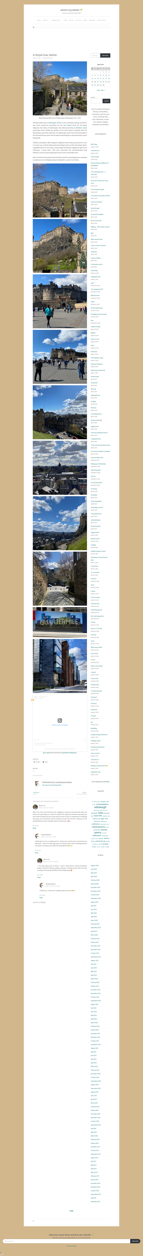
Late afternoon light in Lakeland (100, 451)
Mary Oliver (97, 821)
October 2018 (95, 1121)
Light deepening (96, 470)
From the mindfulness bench (99, 433)
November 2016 (95, 1187)
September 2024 (96, 927)
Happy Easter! (95, 532)
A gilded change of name (98, 551)
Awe (92, 320)
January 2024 (95, 942)
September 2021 (96, 1044)
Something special (96, 610)
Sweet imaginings (96, 501)
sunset (108, 841)
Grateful (93, 635)
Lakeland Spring (95, 520)
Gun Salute (67, 125)
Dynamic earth (95, 538)
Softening (94, 489)
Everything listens (96, 414)
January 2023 (95, 986)
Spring (93, 841)
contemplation (102, 804)
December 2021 (95, 1033)
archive (45, 20)
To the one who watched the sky (100, 445)
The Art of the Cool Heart (98, 245)
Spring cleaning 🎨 (96, 420)
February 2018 (95, 1139)
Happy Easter (95, 426)
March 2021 (94, 1066)
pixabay (104, 830)
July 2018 (93, 1128)
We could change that (97, 616)
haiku (65, 20)
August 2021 (94, 1048)
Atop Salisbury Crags (97, 358)
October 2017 (95, 1150)
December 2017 (95, 1147)
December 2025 (95, 887)
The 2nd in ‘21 (95, 759)
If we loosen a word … (97, 264)
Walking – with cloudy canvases (100, 227)
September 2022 (96, 1000)
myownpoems (98, 827)
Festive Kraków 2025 (97, 457)
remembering (105, 835)
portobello (104, 833)
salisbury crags (94, 838)
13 (95, 78)
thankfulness (95, 844)
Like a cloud (94, 653)
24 (106, 82)
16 (103, 78)
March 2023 (94, 979)
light (102, 819)
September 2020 (96, 1081)
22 (100, 82)
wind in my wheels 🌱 (71, 10)
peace (107, 827)
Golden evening (95, 326)
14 (98, 78)
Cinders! (93, 672)
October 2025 (95, 895)
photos (71, 20)
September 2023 (96, 957)
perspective (97, 830)
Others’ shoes (101, 20)
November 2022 (95, 993)
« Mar (98, 90)
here (107, 782)
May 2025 (94, 913)
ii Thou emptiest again (97, 189)
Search (93, 97)
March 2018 (94, 1136)
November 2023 (95, 949)
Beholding (94, 728)
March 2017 (94, 1172)
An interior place (96, 526)
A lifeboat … (94, 252)
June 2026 (94, 869)
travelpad (92, 20)
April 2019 (94, 1099)
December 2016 (95, 1183)
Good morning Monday (82, 793)
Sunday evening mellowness (99, 734)
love (106, 819)
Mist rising (94, 144)
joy (109, 816)
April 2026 (94, 876)
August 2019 (94, 1092)
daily (40, 775)
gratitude (94, 813)
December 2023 (95, 946)
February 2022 (95, 1026)
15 (100, 78)
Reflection (94, 351)
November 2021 (95, 1037)
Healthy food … (95, 684)
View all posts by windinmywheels (51, 785)
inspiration (105, 816)
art (92, 801)
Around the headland (97, 214)
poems (85, 20)
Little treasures (95, 597)
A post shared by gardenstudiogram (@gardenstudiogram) (60, 749)
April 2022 (94, 1019)
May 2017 (94, 1165)
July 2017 (93, 1161)
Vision (92, 641)
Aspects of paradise (97, 666)
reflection (97, 835)
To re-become (95, 572)
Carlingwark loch (96, 439)
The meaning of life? (97, 289)
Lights (93, 301)
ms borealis (103, 824)
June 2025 (94, 909)
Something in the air (97, 507)
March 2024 (94, 935)
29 (100, 85)
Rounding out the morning (99, 314)
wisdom (98, 846)
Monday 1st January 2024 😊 (99, 766)
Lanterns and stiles (96, 202)
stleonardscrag (100, 841)
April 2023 (94, 975)
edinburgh (100, 807)
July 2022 (93, 1008)
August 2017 (94, 1158)
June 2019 (94, 1095)
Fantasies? (94, 697)
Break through (95, 208)
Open (92, 585)
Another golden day (97, 308)
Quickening (94, 270)
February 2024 (95, 938)
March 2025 (94, 920)
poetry (97, 832)
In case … (93, 660)
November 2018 (95, 1117)
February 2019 (95, 1106)
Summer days (95, 157)
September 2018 (96, 1125)
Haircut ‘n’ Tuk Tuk (96, 628)
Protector (94, 703)
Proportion (94, 709)
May (92, 233)
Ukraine (94, 847)
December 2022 (95, 990)
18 (109, 78)
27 (95, 85)
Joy (92, 722)
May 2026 (94, 873)
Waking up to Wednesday (98, 464)
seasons (100, 838)
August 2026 (95, 865)
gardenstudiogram (70, 753)
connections (55, 20)
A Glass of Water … (96, 258)
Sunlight (93, 401)
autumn (103, 801)
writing (107, 846)
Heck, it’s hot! (95, 339)
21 (97, 82)
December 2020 (95, 1074)
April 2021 (94, 1063)
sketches (78, 20)
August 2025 (94, 902)
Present (93, 476)
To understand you (96, 691)
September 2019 (96, 1088)
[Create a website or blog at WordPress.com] (33, 1221)
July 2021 (93, 1052)
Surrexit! (36, 793)
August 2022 (94, 1004)
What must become (96, 239)
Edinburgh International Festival (100, 810)
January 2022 (95, 1030)
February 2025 (95, 924)
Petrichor (93, 408)
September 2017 (96, 1154)
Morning (93, 389)
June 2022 (94, 1011)
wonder (103, 846)
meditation (96, 824)
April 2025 (94, 916)
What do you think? (96, 647)
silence (106, 838)
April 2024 (94, 931)
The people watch (96, 514)
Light (92, 283)
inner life (98, 816)
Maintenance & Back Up (98, 370)
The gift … (94, 716)
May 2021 (94, 1059)
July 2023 (93, 964)
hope (92, 816)
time (100, 844)
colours (93, 804)
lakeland (95, 819)
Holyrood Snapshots (97, 364)
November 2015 (95, 1201)
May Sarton (104, 821)
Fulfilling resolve (96, 741)
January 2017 (95, 1179)
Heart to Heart (95, 753)
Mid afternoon (95, 295)
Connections (94, 566)
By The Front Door (96, 220)
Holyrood (106, 813)
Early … (93, 345)
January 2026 (95, 884)
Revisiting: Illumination (98, 747)
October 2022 (95, 997)
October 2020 (95, 1077)
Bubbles (93, 333)
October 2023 (95, 953)
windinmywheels (48, 58)
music (108, 824)
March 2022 (94, 1022)
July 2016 (93, 1198)
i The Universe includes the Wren (100, 196)
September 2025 (96, 898)
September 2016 (96, 1194)
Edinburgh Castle (54, 123)
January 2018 (95, 1143)
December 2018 (95, 1114)
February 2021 (95, 1070)
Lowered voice (95, 150)
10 (106, 75)
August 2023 (94, 960)
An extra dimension (96, 482)
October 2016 (95, 1190)
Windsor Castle (81, 128)
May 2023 (94, 971)
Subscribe (105, 55)
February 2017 (95, 1176)
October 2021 (95, 1041)
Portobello (94, 495)
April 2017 (94, 1169)
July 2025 (93, 906)
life (99, 819)
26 (92, 85)
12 (92, 78)
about (39, 20)
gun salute (47, 753)
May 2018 (94, 1132)
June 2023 (94, 968)
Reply (34, 828)
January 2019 (95, 1110)
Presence (93, 578)
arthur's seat (97, 801)
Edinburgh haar (95, 395)
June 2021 (94, 1055)
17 (106, 78)
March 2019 (94, 1103)
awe (107, 801)
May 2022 (94, 1015)
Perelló (93, 622)
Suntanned (94, 383)
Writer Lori (42, 805)
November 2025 (95, 891)
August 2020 (95, 1084)
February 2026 (95, 880)
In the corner (94, 678)
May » (103, 90)
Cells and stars (95, 603)
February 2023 (95, 982)
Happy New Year (95, 277)
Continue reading (71, 1246)
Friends (93, 591)
